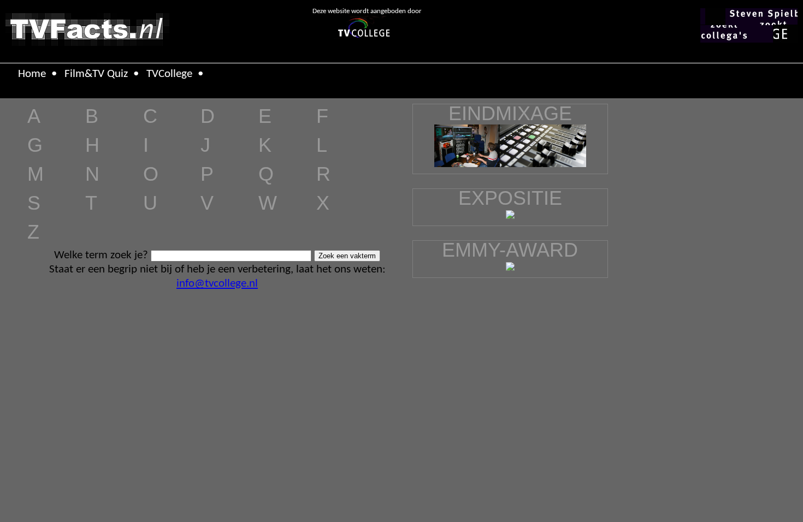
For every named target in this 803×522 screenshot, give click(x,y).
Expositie (510, 198)
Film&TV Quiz (96, 74)
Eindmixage (510, 113)
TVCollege (169, 74)
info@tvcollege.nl (217, 283)
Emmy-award (510, 250)
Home (32, 74)
